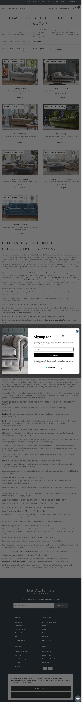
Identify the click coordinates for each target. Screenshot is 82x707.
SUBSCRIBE (54, 355)
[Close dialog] (77, 331)
